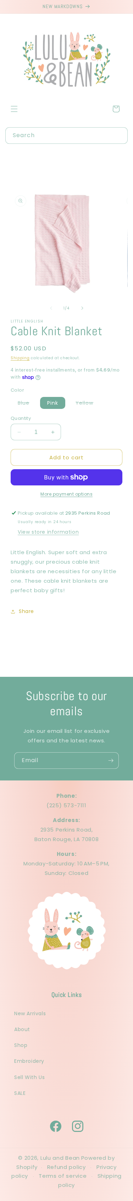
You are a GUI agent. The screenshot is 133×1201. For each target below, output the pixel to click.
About (22, 1029)
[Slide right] (82, 308)
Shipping (20, 358)
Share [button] (26, 611)
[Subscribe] (110, 760)
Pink (52, 402)
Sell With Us (29, 1077)
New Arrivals (30, 1013)
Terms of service (63, 1175)
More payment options (66, 494)
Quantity (21, 418)
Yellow (88, 404)
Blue (27, 404)
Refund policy (66, 1167)
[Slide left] (51, 308)
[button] (14, 109)
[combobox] (66, 135)
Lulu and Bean (60, 1158)
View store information (48, 531)
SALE (20, 1093)
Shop (20, 1045)
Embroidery (29, 1061)
